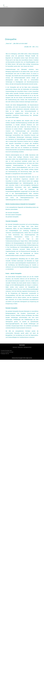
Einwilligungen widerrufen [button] (5, 353)
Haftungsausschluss (27, 347)
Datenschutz (20, 347)
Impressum (15, 347)
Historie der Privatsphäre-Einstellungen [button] (7, 352)
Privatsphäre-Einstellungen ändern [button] (6, 350)
